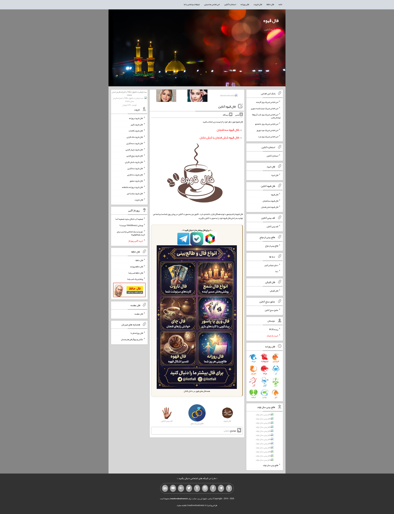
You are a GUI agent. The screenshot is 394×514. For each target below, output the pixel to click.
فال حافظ (270, 4)
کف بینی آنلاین (272, 226)
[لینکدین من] (165, 488)
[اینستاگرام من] (205, 488)
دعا (276, 271)
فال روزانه (245, 4)
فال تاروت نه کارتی (135, 168)
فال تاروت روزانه (136, 118)
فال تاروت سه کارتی (134, 143)
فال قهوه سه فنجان (270, 201)
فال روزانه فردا (137, 333)
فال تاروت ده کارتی (135, 174)
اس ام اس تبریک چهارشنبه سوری (264, 108)
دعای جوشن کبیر (271, 265)
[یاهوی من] (229, 488)
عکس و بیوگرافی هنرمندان (132, 339)
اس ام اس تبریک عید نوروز (267, 130)
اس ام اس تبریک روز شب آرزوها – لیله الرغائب (265, 116)
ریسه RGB (273, 329)
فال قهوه (271, 20)
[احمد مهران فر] (228, 96)
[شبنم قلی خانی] (166, 96)
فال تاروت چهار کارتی (134, 149)
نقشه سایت (181, 505)
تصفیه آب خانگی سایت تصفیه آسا (129, 219)
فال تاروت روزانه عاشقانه (132, 187)
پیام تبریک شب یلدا (135, 279)
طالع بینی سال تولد (270, 465)
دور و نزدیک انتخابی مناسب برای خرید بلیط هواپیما (131, 233)
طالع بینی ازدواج (271, 246)
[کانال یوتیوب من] (173, 488)
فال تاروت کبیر (137, 124)
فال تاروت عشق (136, 181)
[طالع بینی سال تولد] (264, 438)
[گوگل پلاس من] (181, 488)
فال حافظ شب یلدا (135, 273)
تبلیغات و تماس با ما (192, 4)
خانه (280, 4)
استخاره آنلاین (230, 4)
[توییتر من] (189, 488)
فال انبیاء (274, 175)
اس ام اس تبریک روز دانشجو (266, 124)
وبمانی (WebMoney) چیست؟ (131, 225)
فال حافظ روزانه (136, 266)
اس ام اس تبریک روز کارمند (267, 102)
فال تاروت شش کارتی (134, 162)
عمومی (226, 431)
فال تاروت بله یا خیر (135, 193)
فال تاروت (258, 4)
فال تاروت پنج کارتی (135, 156)
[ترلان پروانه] (197, 96)
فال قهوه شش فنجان (269, 207)
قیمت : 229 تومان (129, 98)
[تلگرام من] (221, 488)
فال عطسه (139, 313)
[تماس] (197, 488)
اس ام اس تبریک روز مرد (268, 136)
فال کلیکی (274, 291)
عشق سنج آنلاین (271, 310)
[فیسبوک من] (213, 488)
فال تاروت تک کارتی (135, 137)
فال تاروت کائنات (136, 130)
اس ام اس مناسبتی (212, 4)
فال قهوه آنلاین (227, 106)
